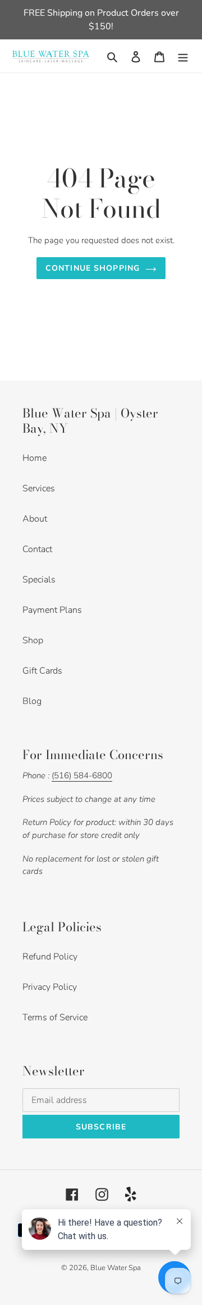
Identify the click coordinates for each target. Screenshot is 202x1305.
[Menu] (183, 56)
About (34, 519)
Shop (32, 640)
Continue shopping (92, 268)
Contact (37, 549)
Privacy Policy (49, 987)
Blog (32, 701)
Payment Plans (52, 610)
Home (34, 458)
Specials (39, 579)
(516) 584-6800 (82, 775)
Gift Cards (42, 671)
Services (38, 488)
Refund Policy (49, 956)
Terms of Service (55, 1017)
